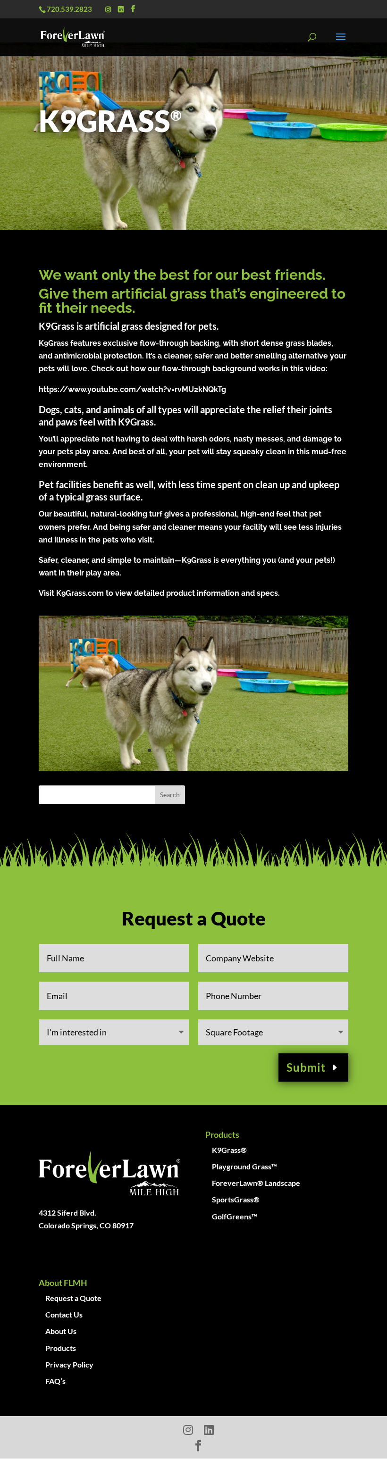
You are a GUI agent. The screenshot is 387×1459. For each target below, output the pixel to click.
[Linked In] (121, 9)
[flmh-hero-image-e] (193, 768)
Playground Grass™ (244, 1166)
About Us (60, 1330)
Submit (306, 1067)
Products (60, 1347)
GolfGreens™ (234, 1216)
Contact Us (64, 1314)
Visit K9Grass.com (71, 593)
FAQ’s (55, 1380)
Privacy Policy (69, 1364)
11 (229, 750)
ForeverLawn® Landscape (256, 1182)
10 (221, 750)
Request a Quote (73, 1297)
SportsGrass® (236, 1199)
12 (237, 750)
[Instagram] (108, 9)
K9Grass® (229, 1149)
